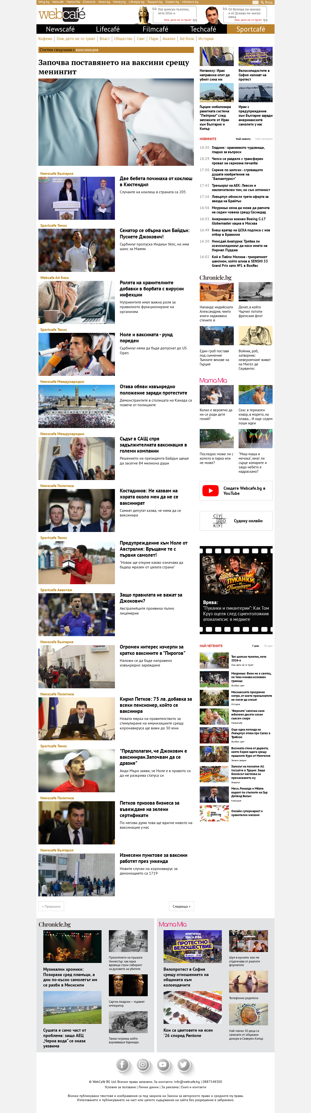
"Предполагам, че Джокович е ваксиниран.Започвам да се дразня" (153, 757)
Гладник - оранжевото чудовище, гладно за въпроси (238, 149)
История (206, 38)
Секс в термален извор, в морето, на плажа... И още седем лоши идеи (256, 416)
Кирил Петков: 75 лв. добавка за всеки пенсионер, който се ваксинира (156, 705)
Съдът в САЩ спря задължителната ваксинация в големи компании (153, 445)
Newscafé (60, 29)
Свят (141, 38)
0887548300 (212, 1081)
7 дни (255, 646)
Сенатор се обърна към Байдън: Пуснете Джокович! (155, 233)
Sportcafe (48, 225)
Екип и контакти (193, 1087)
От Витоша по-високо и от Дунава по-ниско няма (244, 13)
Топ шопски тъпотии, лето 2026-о (173, 11)
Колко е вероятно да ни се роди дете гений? (216, 414)
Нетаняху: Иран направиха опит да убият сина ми (215, 75)
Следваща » (181, 906)
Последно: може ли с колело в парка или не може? (216, 458)
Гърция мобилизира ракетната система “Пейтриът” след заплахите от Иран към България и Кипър (215, 118)
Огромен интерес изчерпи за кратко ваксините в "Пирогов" (152, 650)
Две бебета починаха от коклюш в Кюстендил (156, 181)
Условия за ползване (121, 1087)
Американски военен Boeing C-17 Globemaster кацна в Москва (239, 221)
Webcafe (47, 277)
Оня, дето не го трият (76, 38)
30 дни (268, 646)
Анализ (169, 38)
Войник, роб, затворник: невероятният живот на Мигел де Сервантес (255, 360)
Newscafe (48, 173)
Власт (105, 38)
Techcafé (203, 29)
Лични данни (149, 1087)
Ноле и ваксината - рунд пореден (146, 337)
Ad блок (187, 38)
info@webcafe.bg (187, 1081)
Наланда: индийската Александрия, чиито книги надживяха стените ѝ (216, 313)
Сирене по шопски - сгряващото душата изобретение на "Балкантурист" (237, 174)
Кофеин (45, 38)
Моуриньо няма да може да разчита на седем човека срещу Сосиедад (240, 210)
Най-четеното (264, 139)
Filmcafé (155, 29)
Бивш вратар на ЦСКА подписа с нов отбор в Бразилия (241, 232)
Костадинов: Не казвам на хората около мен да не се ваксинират (149, 497)
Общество (123, 38)
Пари (153, 38)
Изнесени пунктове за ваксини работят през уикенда (153, 858)
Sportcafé (250, 29)
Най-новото (243, 139)
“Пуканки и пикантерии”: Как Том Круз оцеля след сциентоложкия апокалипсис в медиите (236, 613)
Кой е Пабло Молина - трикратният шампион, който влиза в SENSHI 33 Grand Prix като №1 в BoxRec (240, 261)
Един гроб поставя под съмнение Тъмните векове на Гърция (214, 357)
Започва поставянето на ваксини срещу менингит (113, 67)
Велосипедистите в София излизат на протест (254, 75)
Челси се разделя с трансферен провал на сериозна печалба (237, 161)
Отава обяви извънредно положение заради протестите (153, 389)
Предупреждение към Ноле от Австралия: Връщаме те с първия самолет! (153, 549)
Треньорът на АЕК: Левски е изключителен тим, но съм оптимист (241, 187)
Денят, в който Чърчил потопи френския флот (251, 311)
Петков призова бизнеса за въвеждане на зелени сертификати (149, 809)
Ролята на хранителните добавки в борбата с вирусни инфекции (152, 288)
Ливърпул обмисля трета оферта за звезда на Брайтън (240, 198)
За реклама (170, 1087)
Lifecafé (108, 29)
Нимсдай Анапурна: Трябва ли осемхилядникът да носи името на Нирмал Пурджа (239, 245)
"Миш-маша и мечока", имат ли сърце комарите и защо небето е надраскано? (253, 463)
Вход (269, 2)
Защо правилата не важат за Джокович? (151, 598)
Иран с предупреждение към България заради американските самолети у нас (256, 115)
